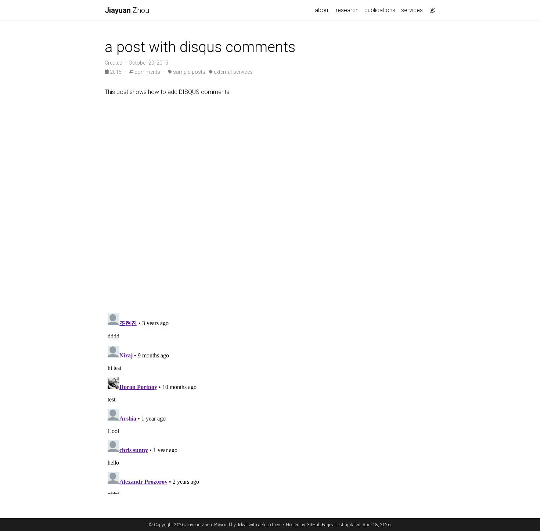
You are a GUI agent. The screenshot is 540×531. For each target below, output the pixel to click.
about (322, 10)
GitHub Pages (319, 524)
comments (146, 72)
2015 (116, 72)
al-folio (264, 524)
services (412, 10)
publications (379, 10)
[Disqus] (270, 203)
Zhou (127, 10)
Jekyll (242, 524)
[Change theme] (430, 8)
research (347, 10)
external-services (233, 72)
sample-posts (188, 72)
